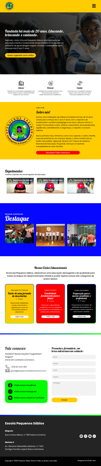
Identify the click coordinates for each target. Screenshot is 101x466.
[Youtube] (90, 436)
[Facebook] (81, 436)
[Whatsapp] (94, 436)
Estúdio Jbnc (91, 461)
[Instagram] (85, 436)
